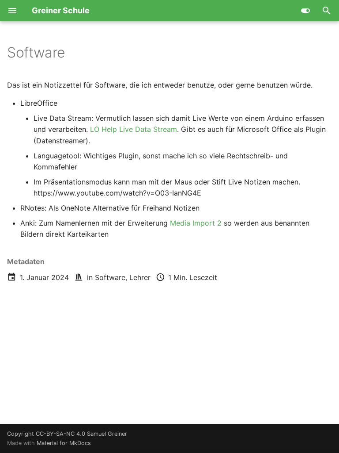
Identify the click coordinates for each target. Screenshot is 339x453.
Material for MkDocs (64, 443)
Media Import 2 (196, 223)
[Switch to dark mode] (305, 10)
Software (110, 277)
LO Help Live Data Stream (133, 129)
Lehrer (140, 277)
